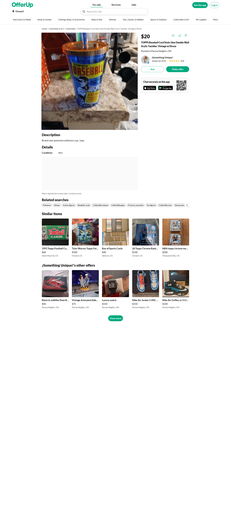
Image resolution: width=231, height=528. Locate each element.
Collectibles (70, 29)
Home (44, 29)
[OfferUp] (22, 5)
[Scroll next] (187, 205)
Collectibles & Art (56, 29)
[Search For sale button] (84, 11)
